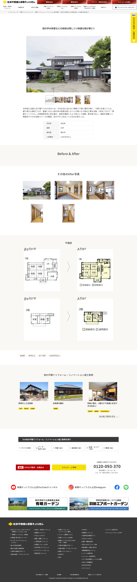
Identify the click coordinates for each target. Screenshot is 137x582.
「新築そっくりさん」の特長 (76, 7)
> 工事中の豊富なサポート (17, 551)
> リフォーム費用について (65, 534)
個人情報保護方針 (74, 574)
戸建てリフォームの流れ (48, 7)
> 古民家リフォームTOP (41, 544)
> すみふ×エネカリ (39, 535)
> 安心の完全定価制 (15, 545)
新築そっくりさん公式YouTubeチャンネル (37, 487)
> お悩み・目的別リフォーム (42, 530)
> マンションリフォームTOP (113, 533)
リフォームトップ (13, 12)
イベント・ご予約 (69, 467)
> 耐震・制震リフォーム (41, 538)
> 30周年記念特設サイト (88, 535)
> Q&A (59, 557)
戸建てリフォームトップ (26, 12)
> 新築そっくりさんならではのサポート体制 (66, 541)
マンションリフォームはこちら (125, 7)
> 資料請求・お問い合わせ (89, 547)
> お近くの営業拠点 (87, 562)
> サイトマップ (85, 568)
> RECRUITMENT (86, 565)
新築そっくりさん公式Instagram (90, 487)
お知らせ (103, 7)
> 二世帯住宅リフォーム (41, 541)
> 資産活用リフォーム (40, 553)
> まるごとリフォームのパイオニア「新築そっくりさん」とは (20, 531)
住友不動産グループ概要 (42, 574)
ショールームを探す (124, 2)
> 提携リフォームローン (64, 551)
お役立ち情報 (34, 7)
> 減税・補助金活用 (87, 541)
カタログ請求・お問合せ (31, 467)
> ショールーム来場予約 (88, 556)
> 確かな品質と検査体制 (17, 548)
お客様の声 (21, 7)
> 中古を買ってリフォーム (41, 547)
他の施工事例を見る (107, 416)
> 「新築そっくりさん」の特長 (19, 534)
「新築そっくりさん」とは (62, 7)
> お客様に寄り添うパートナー (19, 537)
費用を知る (74, 2)
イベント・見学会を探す (99, 2)
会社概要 (59, 574)
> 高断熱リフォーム (39, 533)
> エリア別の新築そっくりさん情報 (91, 559)
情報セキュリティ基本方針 (94, 574)
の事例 (26, 448)
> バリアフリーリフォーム (41, 550)
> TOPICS (84, 530)
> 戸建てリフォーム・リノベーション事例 (63, 531)
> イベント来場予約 (87, 553)
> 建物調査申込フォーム (88, 550)
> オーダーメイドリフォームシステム (18, 541)
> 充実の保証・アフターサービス (19, 554)
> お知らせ (60, 554)
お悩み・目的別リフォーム (7, 7)
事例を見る (49, 2)
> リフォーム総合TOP (111, 530)
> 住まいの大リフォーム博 (89, 544)
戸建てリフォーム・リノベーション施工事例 (47, 12)
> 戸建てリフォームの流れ (65, 537)
